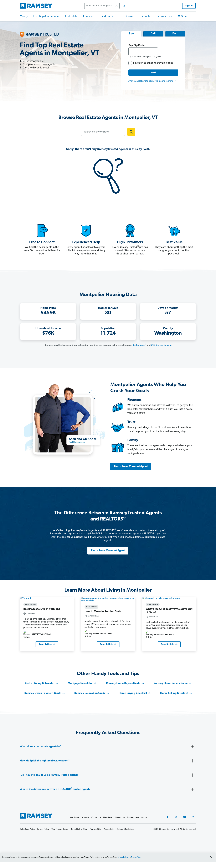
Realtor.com (139, 345)
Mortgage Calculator (80, 683)
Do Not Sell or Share (79, 829)
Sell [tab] (153, 33)
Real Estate (71, 16)
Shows (129, 16)
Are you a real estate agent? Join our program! (151, 81)
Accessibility (109, 829)
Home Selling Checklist (174, 693)
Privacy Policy (123, 857)
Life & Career (107, 16)
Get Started (75, 817)
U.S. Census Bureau (161, 345)
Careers (85, 817)
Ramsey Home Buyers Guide (123, 683)
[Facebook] (167, 817)
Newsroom (120, 817)
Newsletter (108, 817)
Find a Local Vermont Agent (131, 466)
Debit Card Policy (27, 829)
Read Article (45, 644)
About (144, 817)
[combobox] (105, 6)
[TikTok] (176, 817)
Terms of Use (135, 857)
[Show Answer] (192, 746)
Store (184, 16)
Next (153, 72)
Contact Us (96, 817)
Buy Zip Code (136, 45)
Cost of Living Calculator (40, 683)
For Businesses (163, 16)
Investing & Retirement (46, 16)
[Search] (124, 6)
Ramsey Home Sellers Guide (171, 683)
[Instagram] (193, 817)
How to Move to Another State (102, 611)
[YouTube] (184, 817)
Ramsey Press (133, 817)
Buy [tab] (131, 33)
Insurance (88, 16)
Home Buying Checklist (133, 693)
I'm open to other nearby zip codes (153, 63)
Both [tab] (175, 33)
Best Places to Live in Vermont (41, 609)
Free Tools (144, 16)
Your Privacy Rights (59, 829)
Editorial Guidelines (125, 829)
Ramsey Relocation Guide (90, 693)
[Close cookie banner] (211, 857)
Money (24, 16)
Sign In (188, 6)
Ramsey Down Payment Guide (42, 693)
